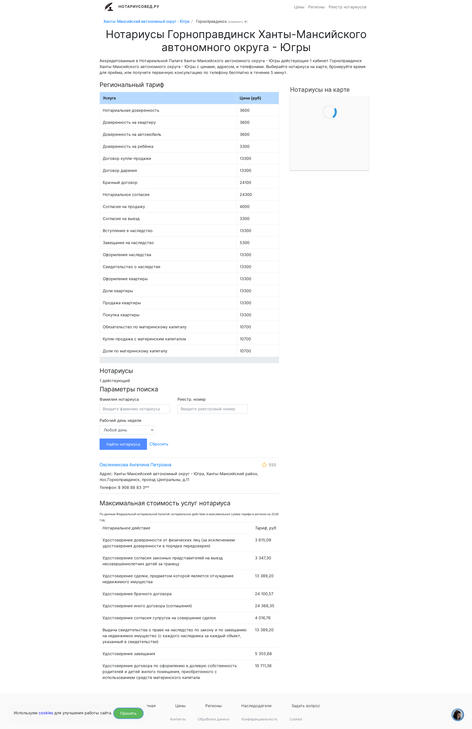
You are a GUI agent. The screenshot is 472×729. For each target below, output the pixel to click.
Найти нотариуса (123, 444)
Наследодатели (256, 705)
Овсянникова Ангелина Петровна (135, 464)
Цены (299, 6)
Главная (148, 705)
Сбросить (158, 443)
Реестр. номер (191, 399)
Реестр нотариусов (348, 6)
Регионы (316, 6)
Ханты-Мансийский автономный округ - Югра (146, 21)
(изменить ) (238, 22)
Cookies (295, 719)
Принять (128, 713)
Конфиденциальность (259, 719)
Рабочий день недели (120, 420)
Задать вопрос (305, 705)
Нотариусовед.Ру (139, 6)
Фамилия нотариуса (119, 399)
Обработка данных (214, 719)
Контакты (178, 719)
